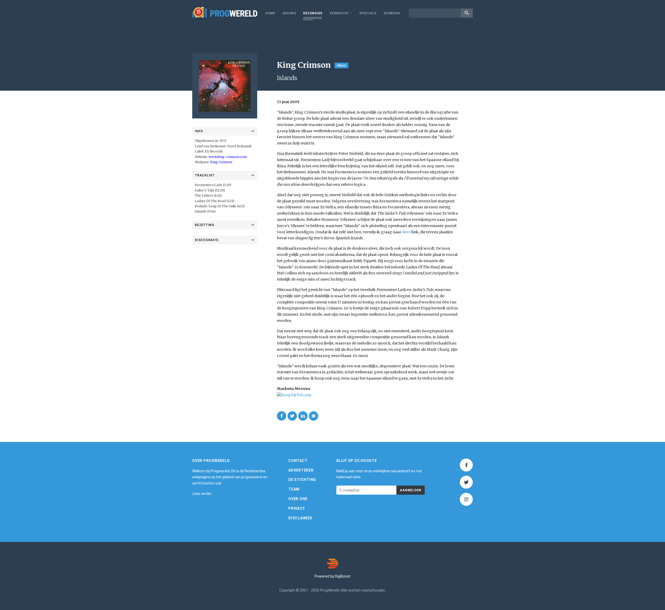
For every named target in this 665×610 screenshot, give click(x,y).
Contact (297, 461)
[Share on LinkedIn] (303, 416)
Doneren (392, 13)
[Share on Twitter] (292, 416)
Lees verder (201, 494)
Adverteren (301, 470)
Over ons (298, 499)
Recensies (312, 13)
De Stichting (302, 480)
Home (270, 13)
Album (341, 65)
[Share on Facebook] (281, 416)
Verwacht (339, 13)
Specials (367, 13)
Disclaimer (300, 518)
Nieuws (289, 13)
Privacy (296, 508)
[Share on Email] (313, 416)
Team (294, 489)
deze (406, 232)
